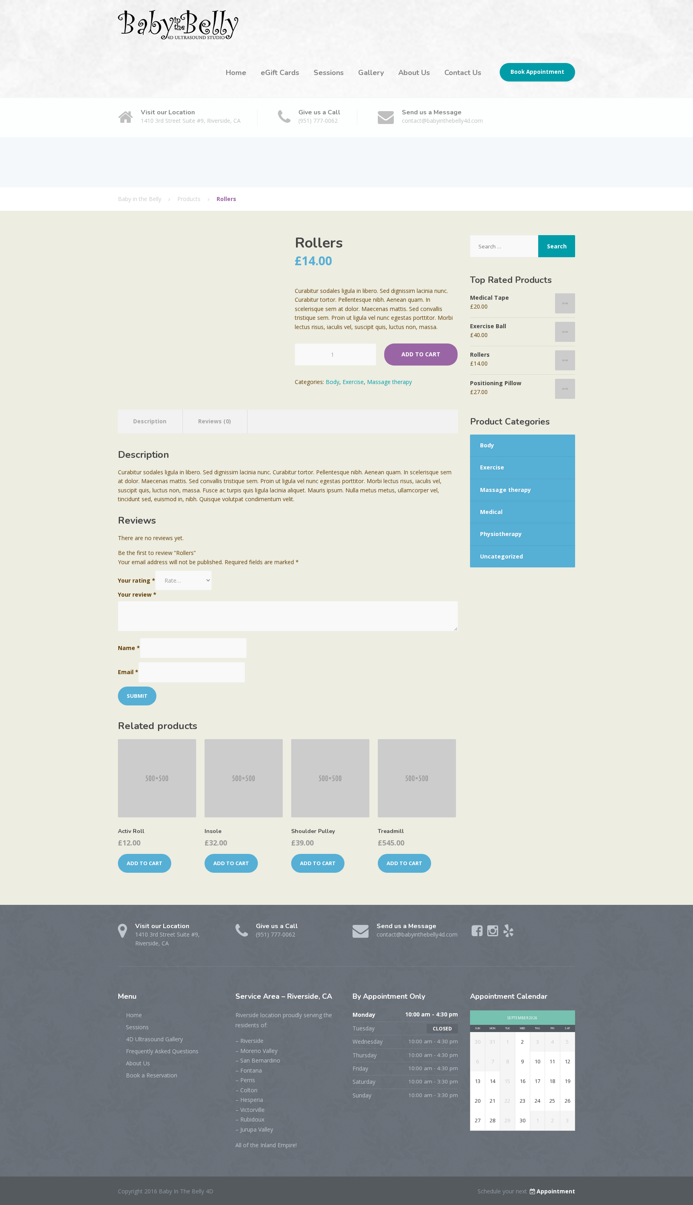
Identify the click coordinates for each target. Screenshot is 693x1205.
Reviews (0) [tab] (214, 421)
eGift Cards (280, 72)
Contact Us (462, 72)
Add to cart (420, 354)
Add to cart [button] (144, 863)
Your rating (136, 580)
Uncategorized (501, 556)
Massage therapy (389, 382)
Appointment (556, 1191)
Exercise (353, 382)
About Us (414, 72)
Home (236, 72)
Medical (491, 512)
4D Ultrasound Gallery (154, 1039)
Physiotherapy (501, 534)
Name (129, 648)
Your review (137, 594)
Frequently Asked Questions (162, 1051)
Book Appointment (537, 71)
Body (332, 382)
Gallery (371, 72)
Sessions (329, 72)
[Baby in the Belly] (178, 24)
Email (128, 672)
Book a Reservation (151, 1075)
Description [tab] (149, 421)
